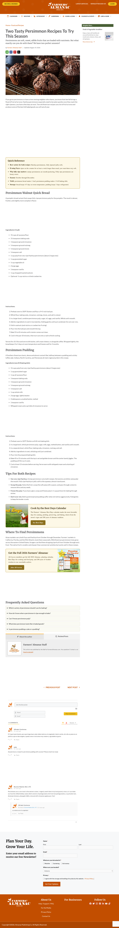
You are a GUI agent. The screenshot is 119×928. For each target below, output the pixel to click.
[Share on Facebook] (10, 52)
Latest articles (82, 4)
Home (8, 25)
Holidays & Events (87, 16)
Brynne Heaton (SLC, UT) (30, 807)
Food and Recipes (17, 25)
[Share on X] (18, 52)
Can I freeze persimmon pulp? (19, 619)
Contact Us (46, 916)
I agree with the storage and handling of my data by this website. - (69, 878)
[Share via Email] (7, 52)
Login (112, 4)
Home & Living (70, 16)
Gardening (55, 16)
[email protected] (28, 652)
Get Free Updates (51, 884)
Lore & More (105, 16)
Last (80, 844)
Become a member (11, 4)
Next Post (73, 687)
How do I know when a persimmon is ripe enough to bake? (30, 613)
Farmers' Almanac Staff (35, 644)
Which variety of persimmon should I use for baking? (28, 608)
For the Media (46, 908)
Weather (27, 16)
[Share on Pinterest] (14, 52)
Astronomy (40, 16)
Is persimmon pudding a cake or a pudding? (24, 629)
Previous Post (53, 687)
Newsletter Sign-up (98, 4)
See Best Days (38, 522)
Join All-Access (16, 567)
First (44, 844)
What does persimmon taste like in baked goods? (26, 624)
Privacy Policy (89, 878)
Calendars (13, 16)
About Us (46, 899)
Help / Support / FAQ (46, 904)
